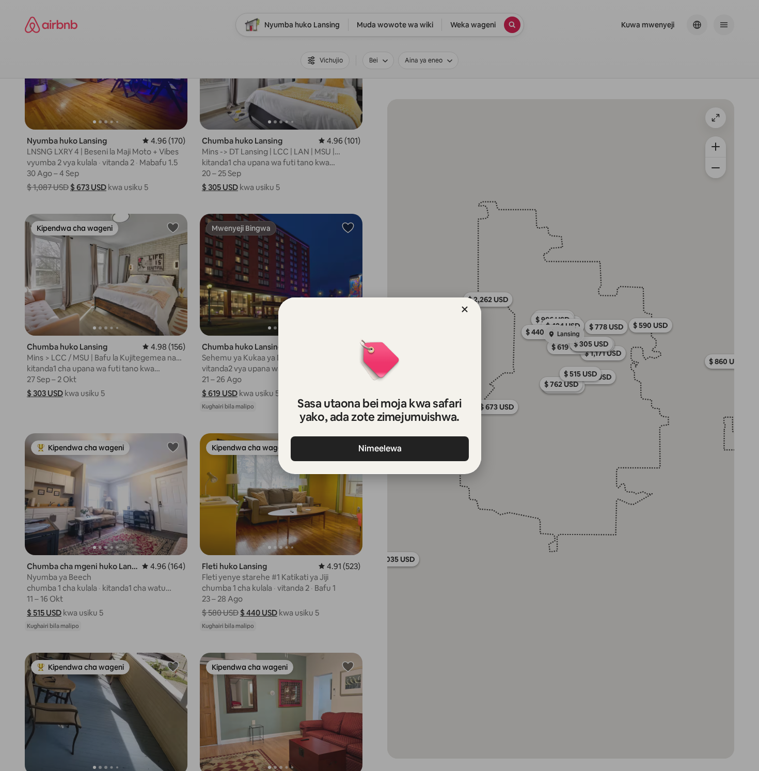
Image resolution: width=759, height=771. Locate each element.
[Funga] (465, 309)
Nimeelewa (379, 448)
